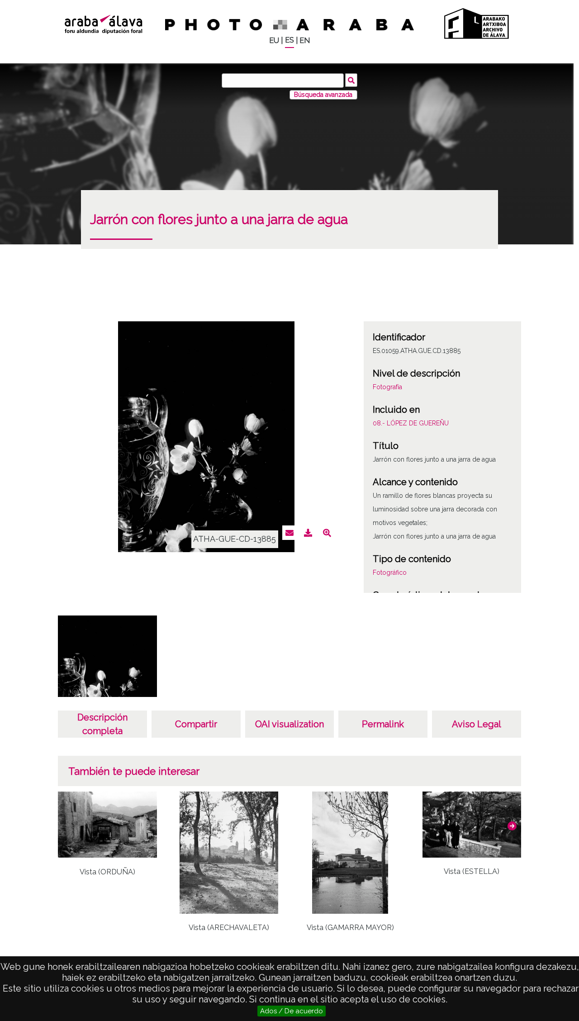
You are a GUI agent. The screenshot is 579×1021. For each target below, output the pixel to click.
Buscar (351, 80)
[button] (512, 825)
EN (304, 40)
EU (274, 40)
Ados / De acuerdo (291, 1011)
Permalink (383, 724)
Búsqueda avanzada (323, 94)
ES (289, 40)
